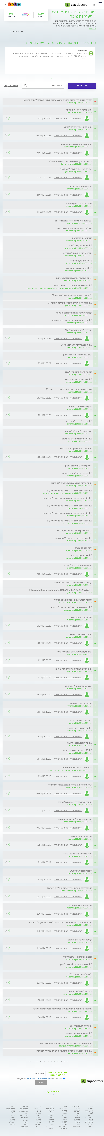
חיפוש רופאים (90, 1107)
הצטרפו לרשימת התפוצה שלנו (57, 1073)
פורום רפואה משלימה (64, 1122)
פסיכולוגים (24, 1109)
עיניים (39, 1122)
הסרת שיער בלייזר (10, 1110)
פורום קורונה (38, 1112)
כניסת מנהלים (16, 31)
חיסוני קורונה (38, 1116)
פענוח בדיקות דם (89, 1121)
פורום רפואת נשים (64, 1115)
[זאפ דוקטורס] (76, 4)
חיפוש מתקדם (11, 85)
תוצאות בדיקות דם (89, 1116)
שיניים (38, 1120)
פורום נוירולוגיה (37, 1107)
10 (41, 1061)
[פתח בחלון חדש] (26, 14)
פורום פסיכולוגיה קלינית (63, 1108)
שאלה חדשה (81, 85)
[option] (50, 63)
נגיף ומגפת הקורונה (76, 1107)
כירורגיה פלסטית (38, 1125)
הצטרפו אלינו (77, 1112)
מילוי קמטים (12, 1114)
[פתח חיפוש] (94, 5)
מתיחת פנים (25, 1121)
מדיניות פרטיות (77, 1121)
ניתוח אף (24, 1118)
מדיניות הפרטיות (32, 1079)
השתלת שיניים (12, 1123)
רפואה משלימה (90, 1125)
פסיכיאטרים (23, 1111)
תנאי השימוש (45, 1079)
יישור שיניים (12, 1119)
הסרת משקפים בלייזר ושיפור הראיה (51, 1117)
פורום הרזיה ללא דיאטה (50, 1126)
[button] (53, 1095)
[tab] (51, 100)
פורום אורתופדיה (76, 1125)
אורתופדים (24, 1106)
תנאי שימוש (77, 1116)
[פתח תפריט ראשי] (100, 1)
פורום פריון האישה (50, 1110)
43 (30, 1061)
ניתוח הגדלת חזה (24, 1114)
